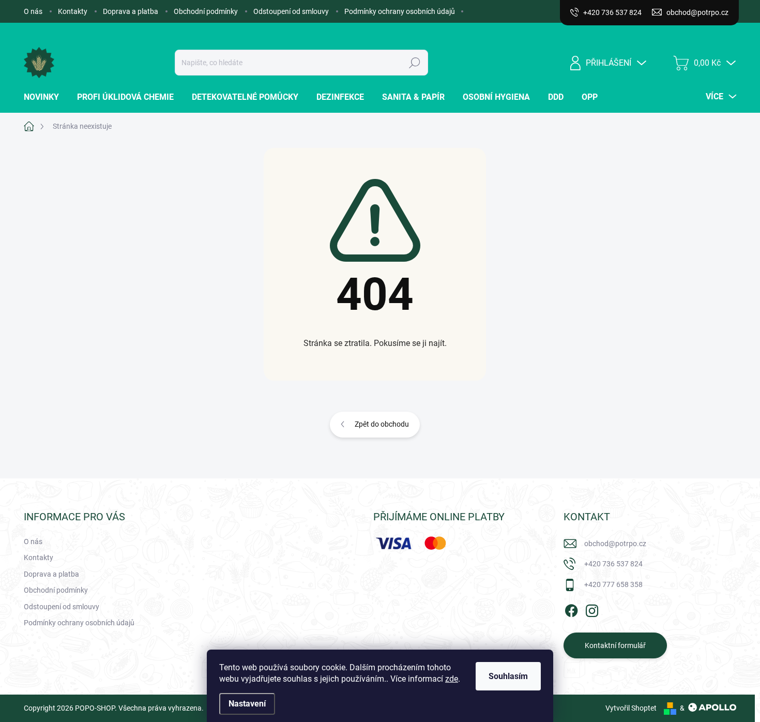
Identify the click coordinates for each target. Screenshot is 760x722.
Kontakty (72, 11)
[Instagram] (592, 610)
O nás (33, 11)
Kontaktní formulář (615, 645)
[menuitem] (45, 97)
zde (451, 679)
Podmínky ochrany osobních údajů (399, 11)
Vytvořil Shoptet (631, 708)
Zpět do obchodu (382, 424)
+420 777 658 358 (613, 584)
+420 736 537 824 (613, 564)
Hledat (414, 62)
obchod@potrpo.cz (615, 543)
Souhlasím (508, 676)
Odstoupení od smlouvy (291, 11)
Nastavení (247, 704)
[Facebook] (571, 610)
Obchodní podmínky (206, 11)
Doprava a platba (130, 11)
